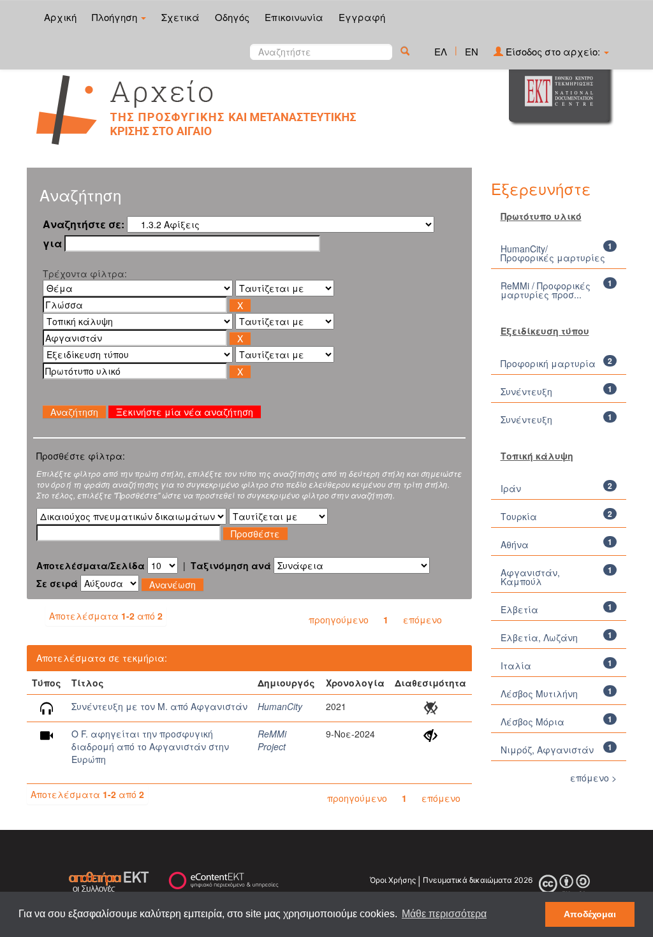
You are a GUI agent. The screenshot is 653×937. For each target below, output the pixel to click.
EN (471, 51)
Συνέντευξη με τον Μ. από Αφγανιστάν (159, 706)
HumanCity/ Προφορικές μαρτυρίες (553, 253)
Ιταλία (516, 665)
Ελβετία (519, 609)
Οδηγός (232, 17)
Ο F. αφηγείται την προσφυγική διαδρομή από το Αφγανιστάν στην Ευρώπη (150, 746)
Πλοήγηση (116, 17)
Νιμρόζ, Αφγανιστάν (547, 749)
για (52, 243)
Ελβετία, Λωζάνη (539, 637)
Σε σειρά (57, 583)
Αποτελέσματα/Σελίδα (90, 565)
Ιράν (511, 488)
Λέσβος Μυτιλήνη (539, 693)
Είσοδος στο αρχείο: (553, 51)
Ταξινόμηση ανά (231, 565)
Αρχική (60, 17)
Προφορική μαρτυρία (548, 363)
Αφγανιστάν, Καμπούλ (530, 577)
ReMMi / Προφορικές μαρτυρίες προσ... (546, 290)
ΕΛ (440, 51)
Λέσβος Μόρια (532, 721)
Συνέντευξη (526, 391)
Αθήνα (515, 544)
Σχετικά (180, 17)
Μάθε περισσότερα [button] (444, 913)
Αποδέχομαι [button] (590, 914)
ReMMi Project (272, 740)
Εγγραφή (362, 17)
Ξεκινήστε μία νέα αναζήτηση (184, 411)
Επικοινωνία (294, 17)
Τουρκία (519, 516)
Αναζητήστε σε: (83, 224)
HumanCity (280, 706)
